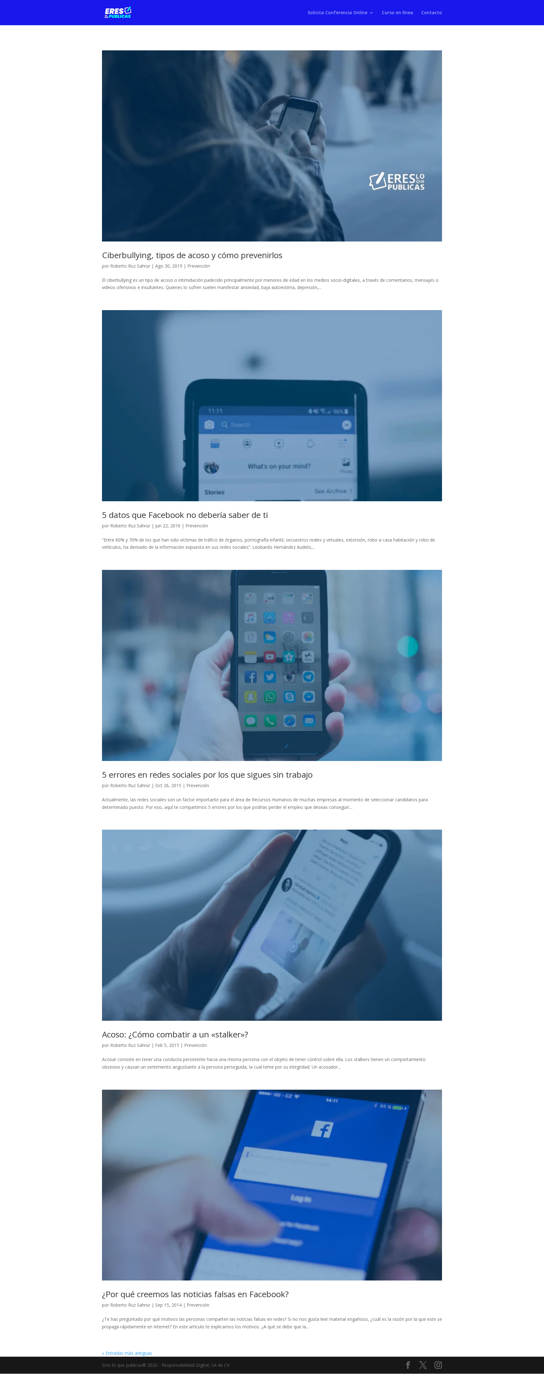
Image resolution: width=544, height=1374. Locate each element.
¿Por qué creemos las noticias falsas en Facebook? (195, 1294)
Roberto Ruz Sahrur (130, 266)
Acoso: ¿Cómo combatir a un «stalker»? (175, 1034)
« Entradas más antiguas (127, 1353)
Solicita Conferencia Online (337, 12)
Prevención (198, 266)
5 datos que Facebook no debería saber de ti (185, 514)
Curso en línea (397, 12)
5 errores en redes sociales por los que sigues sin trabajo (207, 774)
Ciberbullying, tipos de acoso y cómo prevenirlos (192, 255)
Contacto (431, 12)
